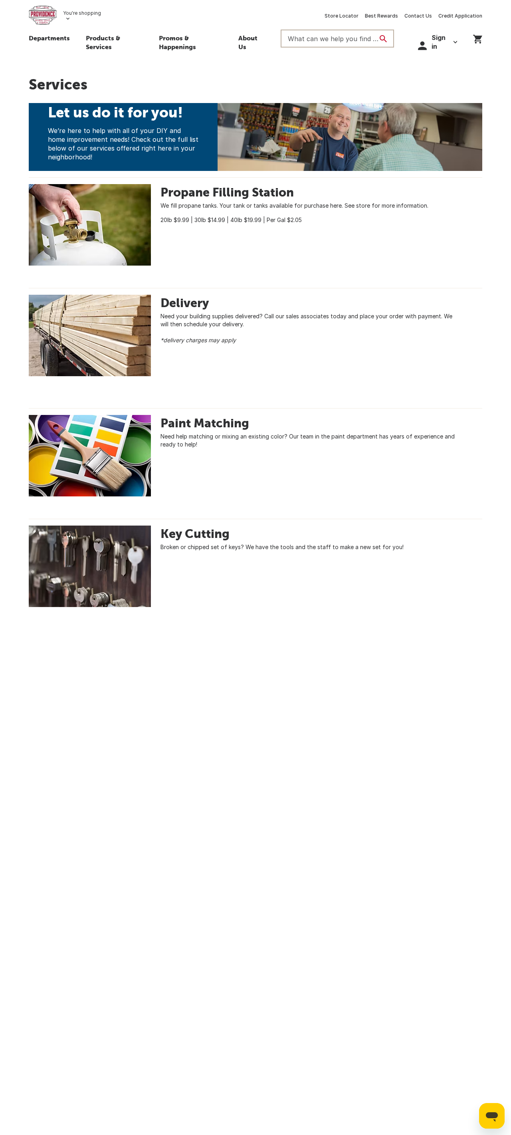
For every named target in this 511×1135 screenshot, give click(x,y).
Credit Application (460, 16)
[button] (114, 44)
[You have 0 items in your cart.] (477, 38)
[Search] (383, 38)
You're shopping (82, 13)
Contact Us (418, 16)
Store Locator (341, 16)
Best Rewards (381, 16)
